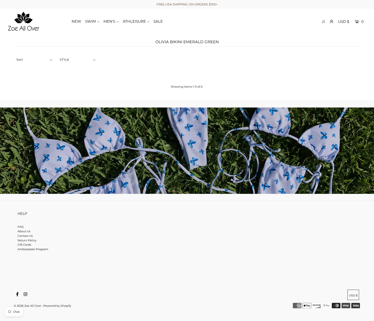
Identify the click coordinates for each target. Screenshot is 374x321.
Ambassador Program (33, 249)
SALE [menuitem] (158, 21)
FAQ (21, 226)
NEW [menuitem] (76, 21)
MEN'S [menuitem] (109, 21)
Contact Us (25, 235)
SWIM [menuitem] (90, 21)
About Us (24, 231)
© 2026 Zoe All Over (27, 305)
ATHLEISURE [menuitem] (134, 21)
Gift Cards (24, 244)
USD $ (343, 21)
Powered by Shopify (57, 305)
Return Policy (27, 240)
